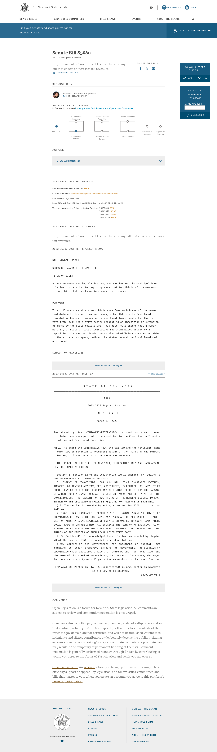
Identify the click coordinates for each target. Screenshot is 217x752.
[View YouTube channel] (151, 7)
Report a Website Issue (147, 715)
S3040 (113, 214)
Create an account (65, 667)
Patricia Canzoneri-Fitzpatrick (79, 93)
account (89, 667)
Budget (92, 728)
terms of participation (67, 681)
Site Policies (140, 728)
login (193, 7)
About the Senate (99, 742)
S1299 (113, 211)
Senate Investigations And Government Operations (95, 194)
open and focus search (193, 19)
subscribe (197, 115)
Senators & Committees (69, 19)
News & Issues (28, 19)
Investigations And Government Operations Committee (104, 108)
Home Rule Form (142, 722)
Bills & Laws (108, 19)
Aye (190, 78)
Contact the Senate (145, 709)
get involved (174, 7)
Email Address (193, 104)
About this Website (144, 735)
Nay (205, 78)
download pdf (158, 374)
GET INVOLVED (140, 742)
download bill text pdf (67, 73)
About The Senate (168, 19)
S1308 (113, 218)
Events (136, 19)
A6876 (86, 189)
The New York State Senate (50, 7)
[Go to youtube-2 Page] (62, 740)
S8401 (112, 208)
